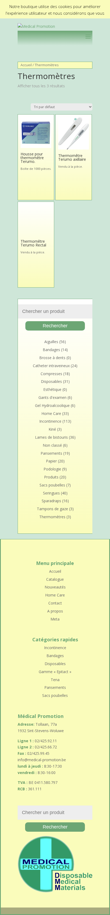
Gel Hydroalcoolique (52, 405)
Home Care (51, 413)
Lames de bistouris (51, 437)
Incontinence (50, 421)
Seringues (51, 493)
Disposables (51, 381)
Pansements (51, 453)
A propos (55, 611)
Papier (51, 461)
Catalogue (55, 579)
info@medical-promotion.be (42, 759)
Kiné (52, 429)
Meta (55, 619)
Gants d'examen (52, 397)
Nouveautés (55, 587)
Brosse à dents (52, 357)
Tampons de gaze (52, 508)
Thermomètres (52, 516)
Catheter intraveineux (51, 365)
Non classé (52, 445)
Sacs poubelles (52, 485)
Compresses (51, 373)
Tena (55, 679)
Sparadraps (51, 500)
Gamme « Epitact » (55, 671)
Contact (55, 603)
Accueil (26, 64)
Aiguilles (51, 341)
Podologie (52, 469)
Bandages (51, 349)
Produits (51, 477)
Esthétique (52, 389)
